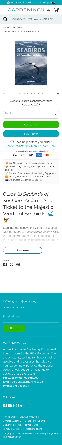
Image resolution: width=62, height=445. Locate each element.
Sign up (14, 328)
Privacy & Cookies (11, 429)
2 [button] (24, 93)
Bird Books (17, 27)
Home (6, 27)
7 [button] (42, 93)
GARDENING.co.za (30, 433)
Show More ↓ (23, 250)
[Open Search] (5, 19)
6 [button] (38, 93)
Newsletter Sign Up (32, 429)
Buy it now (31, 133)
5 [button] (34, 93)
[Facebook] (5, 405)
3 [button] (27, 93)
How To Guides (10, 417)
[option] (31, 63)
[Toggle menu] (4, 10)
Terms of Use (31, 425)
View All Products (28, 417)
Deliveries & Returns (13, 425)
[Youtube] (10, 405)
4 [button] (31, 93)
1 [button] (20, 93)
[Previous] (4, 93)
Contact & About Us (13, 421)
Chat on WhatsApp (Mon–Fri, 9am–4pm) (31, 146)
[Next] (58, 93)
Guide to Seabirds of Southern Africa (21, 31)
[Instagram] (15, 405)
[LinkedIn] (20, 405)
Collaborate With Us (35, 421)
